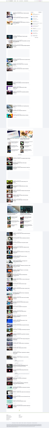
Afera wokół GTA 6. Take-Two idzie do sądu (19, 283)
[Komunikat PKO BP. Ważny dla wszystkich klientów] (10, 326)
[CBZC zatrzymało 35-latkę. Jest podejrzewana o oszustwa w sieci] (22, 151)
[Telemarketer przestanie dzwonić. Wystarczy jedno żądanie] (10, 14)
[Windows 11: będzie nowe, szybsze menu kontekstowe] (10, 392)
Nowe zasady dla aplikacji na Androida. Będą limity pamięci (21, 83)
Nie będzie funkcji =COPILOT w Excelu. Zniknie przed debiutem (21, 279)
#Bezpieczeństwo (10, 129)
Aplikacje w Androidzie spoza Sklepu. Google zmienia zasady (21, 289)
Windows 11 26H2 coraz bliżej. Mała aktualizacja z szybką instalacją (20, 195)
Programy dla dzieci (7, 418)
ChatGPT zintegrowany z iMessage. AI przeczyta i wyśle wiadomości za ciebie (21, 266)
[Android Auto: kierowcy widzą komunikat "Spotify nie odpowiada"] (10, 168)
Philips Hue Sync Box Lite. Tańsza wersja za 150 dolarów (20, 182)
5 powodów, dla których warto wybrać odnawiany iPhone (21, 69)
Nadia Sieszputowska (19, 386)
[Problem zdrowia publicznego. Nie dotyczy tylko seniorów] (10, 200)
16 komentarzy (15, 299)
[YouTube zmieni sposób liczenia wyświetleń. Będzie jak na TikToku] (10, 406)
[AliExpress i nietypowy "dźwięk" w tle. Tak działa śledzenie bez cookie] (10, 271)
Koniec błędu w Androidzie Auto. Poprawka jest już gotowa (21, 106)
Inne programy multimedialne (36, 21)
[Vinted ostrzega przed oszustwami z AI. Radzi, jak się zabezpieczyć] (10, 252)
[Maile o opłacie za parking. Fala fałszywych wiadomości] (22, 222)
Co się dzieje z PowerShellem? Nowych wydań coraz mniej (20, 36)
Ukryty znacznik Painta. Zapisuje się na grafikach (20, 17)
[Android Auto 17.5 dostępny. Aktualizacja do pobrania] (9, 218)
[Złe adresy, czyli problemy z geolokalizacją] (9, 226)
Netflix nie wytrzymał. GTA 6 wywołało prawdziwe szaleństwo (21, 92)
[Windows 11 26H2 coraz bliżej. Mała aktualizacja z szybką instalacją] (10, 196)
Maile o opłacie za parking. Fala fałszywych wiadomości (27, 221)
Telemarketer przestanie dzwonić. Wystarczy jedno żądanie (21, 13)
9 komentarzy (15, 84)
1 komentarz (15, 61)
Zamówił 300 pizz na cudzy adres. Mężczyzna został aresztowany (21, 247)
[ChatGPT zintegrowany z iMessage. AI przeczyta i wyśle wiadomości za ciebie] (10, 266)
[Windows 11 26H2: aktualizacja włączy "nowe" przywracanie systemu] (10, 321)
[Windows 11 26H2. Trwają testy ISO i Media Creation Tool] (10, 88)
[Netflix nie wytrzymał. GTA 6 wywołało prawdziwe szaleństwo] (10, 92)
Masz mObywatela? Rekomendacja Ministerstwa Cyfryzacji (20, 370)
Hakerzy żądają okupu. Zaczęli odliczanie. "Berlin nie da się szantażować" (21, 22)
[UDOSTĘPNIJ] (29, 15)
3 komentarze (15, 47)
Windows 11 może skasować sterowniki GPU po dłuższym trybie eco (20, 316)
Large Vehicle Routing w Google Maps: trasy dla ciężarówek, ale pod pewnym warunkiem (15, 221)
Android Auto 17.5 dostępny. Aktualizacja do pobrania (14, 217)
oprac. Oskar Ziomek (19, 86)
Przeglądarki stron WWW (35, 33)
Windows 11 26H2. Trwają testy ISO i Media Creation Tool (20, 88)
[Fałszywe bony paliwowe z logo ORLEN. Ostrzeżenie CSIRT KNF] (22, 218)
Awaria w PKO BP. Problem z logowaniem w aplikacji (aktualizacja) (21, 353)
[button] (41, 0)
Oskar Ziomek (18, 351)
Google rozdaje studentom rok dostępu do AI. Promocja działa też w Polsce (20, 261)
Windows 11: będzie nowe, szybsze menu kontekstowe (21, 391)
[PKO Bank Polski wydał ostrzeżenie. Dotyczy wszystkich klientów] (9, 151)
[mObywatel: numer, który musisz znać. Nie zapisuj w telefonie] (10, 298)
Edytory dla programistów (35, 26)
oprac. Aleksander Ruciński (19, 364)
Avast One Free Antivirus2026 (36, 14)
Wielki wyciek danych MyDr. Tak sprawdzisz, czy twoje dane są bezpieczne (21, 41)
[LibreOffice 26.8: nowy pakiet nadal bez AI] (10, 111)
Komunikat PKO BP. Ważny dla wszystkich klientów (21, 324)
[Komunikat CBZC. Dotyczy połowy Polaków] (10, 348)
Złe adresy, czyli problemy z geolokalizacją (14, 225)
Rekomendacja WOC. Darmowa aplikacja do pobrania (27, 146)
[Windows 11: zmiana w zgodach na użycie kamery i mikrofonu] (10, 358)
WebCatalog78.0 (34, 18)
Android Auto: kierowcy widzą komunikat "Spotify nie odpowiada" (21, 168)
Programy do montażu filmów (8, 417)
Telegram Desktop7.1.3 (35, 30)
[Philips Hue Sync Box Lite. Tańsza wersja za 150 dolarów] (10, 182)
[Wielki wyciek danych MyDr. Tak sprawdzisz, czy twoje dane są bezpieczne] (10, 41)
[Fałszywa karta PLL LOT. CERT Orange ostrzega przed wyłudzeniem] (10, 339)
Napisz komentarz (15, 183)
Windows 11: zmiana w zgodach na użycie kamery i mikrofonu (20, 357)
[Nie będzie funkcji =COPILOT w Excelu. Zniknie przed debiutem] (10, 280)
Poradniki (19, 415)
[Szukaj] (34, 0)
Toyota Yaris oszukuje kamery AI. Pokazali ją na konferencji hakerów (28, 225)
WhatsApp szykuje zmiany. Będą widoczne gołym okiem (19, 311)
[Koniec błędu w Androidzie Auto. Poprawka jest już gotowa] (10, 107)
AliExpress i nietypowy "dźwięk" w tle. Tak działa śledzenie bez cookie (20, 270)
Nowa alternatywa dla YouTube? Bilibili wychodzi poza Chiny (20, 302)
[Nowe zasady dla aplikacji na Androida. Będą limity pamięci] (10, 83)
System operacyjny (20, 417)
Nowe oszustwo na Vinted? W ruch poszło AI (20, 306)
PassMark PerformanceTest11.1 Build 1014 (37, 23)
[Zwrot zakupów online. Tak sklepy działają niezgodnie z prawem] (10, 46)
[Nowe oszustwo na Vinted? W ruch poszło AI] (10, 307)
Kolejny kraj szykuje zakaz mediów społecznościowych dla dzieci (21, 234)
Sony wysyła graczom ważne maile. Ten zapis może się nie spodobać (21, 60)
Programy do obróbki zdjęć (8, 415)
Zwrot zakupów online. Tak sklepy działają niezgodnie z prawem (21, 46)
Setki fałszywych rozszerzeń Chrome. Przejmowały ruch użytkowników (21, 293)
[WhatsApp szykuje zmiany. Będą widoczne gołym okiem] (10, 312)
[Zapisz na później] (28, 15)
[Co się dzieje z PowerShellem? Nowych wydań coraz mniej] (10, 37)
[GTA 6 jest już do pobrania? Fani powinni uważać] (10, 243)
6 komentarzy (15, 276)
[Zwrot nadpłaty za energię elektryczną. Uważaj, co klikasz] (9, 147)
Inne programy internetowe (35, 19)
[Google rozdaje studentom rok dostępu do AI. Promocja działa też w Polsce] (10, 261)
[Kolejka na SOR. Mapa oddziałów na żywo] (10, 402)
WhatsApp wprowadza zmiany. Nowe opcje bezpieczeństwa (28, 142)
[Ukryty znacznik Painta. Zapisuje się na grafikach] (10, 18)
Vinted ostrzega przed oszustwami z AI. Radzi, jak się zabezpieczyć (21, 252)
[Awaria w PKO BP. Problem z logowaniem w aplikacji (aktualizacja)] (10, 353)
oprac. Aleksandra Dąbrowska (20, 44)
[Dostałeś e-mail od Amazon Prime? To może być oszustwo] (10, 65)
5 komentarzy (15, 354)
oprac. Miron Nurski (19, 264)
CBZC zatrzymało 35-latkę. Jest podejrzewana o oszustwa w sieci (28, 150)
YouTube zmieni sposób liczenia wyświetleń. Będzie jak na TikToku (21, 406)
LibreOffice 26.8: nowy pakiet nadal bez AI (19, 110)
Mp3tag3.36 (34, 28)
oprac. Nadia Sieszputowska (19, 21)
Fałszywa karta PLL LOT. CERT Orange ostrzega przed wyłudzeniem (21, 339)
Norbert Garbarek (18, 395)
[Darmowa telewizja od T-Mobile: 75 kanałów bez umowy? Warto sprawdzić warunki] (10, 383)
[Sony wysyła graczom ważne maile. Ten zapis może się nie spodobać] (10, 60)
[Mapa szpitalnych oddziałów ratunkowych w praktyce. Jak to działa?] (10, 388)
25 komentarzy (15, 192)
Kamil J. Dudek (18, 35)
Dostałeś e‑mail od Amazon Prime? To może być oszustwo (20, 64)
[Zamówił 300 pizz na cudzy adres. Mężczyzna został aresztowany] (10, 248)
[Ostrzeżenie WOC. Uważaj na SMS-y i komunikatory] (10, 344)
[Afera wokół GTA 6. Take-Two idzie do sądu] (10, 284)
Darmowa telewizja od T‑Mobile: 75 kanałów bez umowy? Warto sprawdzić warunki (20, 383)
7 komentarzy (15, 253)
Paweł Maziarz (18, 241)
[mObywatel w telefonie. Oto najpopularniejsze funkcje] (10, 159)
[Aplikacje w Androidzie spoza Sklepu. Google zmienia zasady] (10, 289)
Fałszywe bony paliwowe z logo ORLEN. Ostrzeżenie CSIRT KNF (27, 217)
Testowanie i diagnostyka (35, 24)
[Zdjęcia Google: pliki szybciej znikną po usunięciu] (10, 116)
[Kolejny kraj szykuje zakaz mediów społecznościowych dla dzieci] (10, 234)
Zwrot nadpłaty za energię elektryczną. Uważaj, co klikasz (14, 146)
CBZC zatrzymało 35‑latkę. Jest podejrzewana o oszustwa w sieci (20, 275)
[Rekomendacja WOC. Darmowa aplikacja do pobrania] (22, 147)
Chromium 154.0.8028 (35, 16)
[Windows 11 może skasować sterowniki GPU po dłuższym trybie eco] (10, 316)
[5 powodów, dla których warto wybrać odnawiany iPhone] (10, 69)
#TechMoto (9, 204)
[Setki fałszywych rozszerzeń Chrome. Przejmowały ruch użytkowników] (10, 293)
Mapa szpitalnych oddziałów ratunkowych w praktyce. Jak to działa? (21, 388)
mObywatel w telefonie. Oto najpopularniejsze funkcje (21, 158)
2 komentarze (15, 19)
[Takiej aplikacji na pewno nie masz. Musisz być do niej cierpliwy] (10, 397)
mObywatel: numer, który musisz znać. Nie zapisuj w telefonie (21, 298)
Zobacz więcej (19, 154)
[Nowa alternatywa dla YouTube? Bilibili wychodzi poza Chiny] (10, 303)
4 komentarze (15, 38)
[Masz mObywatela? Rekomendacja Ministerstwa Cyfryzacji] (10, 370)
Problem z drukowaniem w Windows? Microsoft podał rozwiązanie (21, 191)
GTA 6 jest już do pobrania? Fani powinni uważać (20, 242)
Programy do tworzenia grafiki (8, 419)
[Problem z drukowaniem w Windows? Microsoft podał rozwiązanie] (10, 191)
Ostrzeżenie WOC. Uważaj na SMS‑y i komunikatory (21, 343)
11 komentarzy (15, 112)
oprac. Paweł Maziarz (19, 58)
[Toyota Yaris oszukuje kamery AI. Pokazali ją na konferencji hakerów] (22, 226)
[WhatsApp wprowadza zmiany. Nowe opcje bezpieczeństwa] (22, 143)
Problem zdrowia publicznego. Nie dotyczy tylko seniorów (20, 200)
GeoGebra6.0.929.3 (35, 35)
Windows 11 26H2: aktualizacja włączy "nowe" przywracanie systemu (20, 321)
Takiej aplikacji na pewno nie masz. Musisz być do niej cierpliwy (21, 397)
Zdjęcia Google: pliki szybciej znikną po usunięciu (20, 115)
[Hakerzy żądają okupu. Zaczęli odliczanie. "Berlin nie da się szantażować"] (10, 23)
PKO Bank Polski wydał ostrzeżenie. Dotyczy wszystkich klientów (15, 150)
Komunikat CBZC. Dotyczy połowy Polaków (19, 347)
